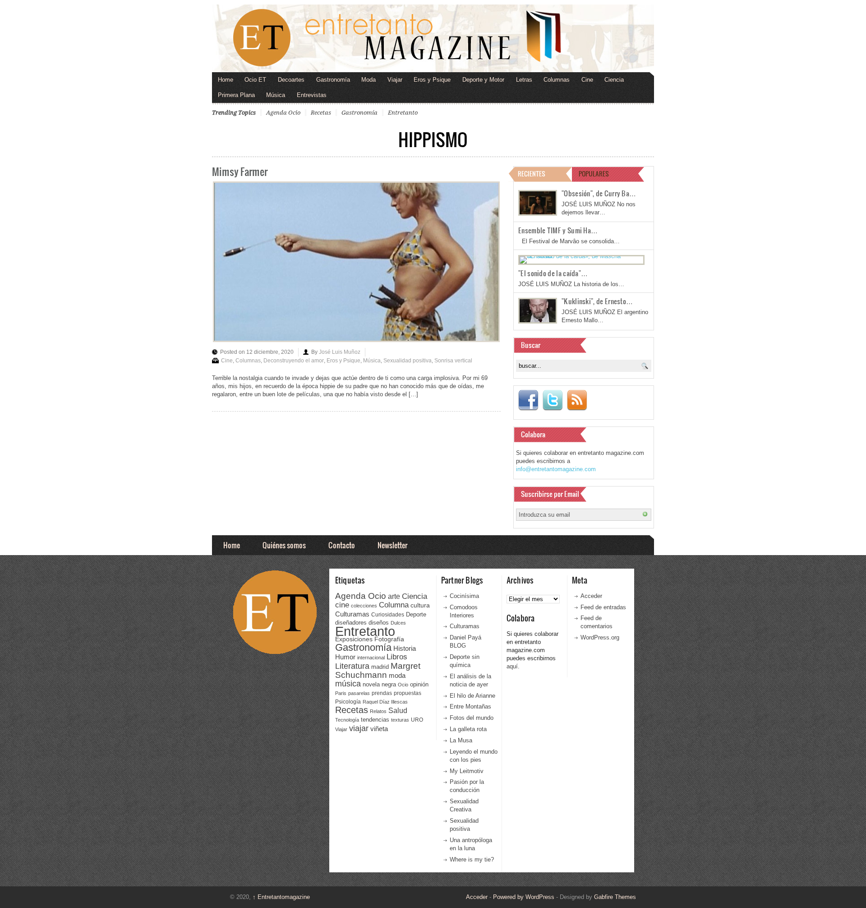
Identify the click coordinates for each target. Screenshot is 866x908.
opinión (419, 684)
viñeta (379, 728)
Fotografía (389, 639)
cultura (420, 605)
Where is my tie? (472, 859)
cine (342, 604)
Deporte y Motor (483, 79)
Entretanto (403, 112)
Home (225, 79)
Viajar (394, 79)
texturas (400, 720)
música (348, 683)
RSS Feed (577, 400)
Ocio (403, 684)
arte (394, 596)
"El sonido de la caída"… (553, 273)
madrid (380, 666)
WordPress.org (599, 637)
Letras (524, 79)
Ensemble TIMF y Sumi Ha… (558, 230)
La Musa (461, 740)
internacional (371, 657)
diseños (379, 622)
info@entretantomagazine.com (556, 469)
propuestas (407, 693)
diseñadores (351, 622)
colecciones (364, 605)
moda (397, 675)
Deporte (416, 615)
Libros (397, 656)
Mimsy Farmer (239, 171)
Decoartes (291, 79)
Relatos (378, 711)
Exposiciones (354, 639)
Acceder (591, 596)
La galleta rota (468, 729)
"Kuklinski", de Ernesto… (597, 301)
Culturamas (352, 614)
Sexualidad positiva (407, 360)
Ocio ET (255, 79)
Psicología (348, 702)
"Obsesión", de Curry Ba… (599, 193)
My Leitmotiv (467, 771)
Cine (587, 79)
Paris (340, 693)
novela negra (379, 684)
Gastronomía (333, 79)
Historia (404, 648)
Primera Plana (236, 95)
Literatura (352, 666)
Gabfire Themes (615, 897)
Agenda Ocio (283, 112)
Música (275, 95)
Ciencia (614, 79)
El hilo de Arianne (472, 695)
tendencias (375, 719)
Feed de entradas (603, 607)
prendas (382, 693)
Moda (368, 79)
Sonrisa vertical (453, 360)
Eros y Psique (432, 79)
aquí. (513, 666)
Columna (394, 605)
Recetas (321, 112)
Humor (345, 657)
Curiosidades (387, 615)
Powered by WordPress (523, 897)
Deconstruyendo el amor (293, 360)
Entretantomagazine (281, 897)
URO (417, 720)
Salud (397, 710)
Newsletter (392, 545)
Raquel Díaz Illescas (385, 701)
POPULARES (594, 173)
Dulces (398, 622)
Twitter (552, 400)
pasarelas (359, 693)
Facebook (528, 400)
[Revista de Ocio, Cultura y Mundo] (433, 38)
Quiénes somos (284, 545)
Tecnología (347, 720)
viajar (359, 728)
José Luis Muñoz (339, 352)
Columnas (557, 79)
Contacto (341, 545)
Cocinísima (464, 596)
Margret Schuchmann (377, 670)
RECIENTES (531, 173)
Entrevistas (312, 95)
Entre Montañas (470, 706)
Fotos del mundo (471, 717)
